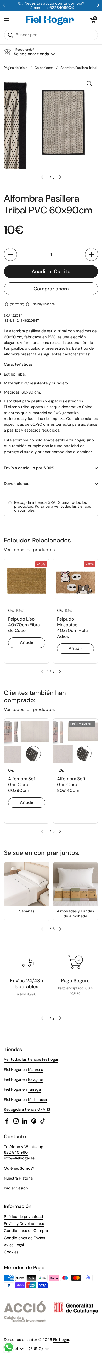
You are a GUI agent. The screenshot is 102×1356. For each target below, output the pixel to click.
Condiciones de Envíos (24, 1238)
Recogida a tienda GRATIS (27, 1109)
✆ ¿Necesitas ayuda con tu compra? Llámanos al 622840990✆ (51, 5)
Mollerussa (37, 1099)
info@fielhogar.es (19, 1158)
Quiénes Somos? (19, 1168)
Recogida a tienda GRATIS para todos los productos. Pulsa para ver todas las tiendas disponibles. (52, 506)
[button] (93, 20)
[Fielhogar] (50, 20)
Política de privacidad (23, 1216)
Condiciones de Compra (26, 1230)
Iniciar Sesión (16, 1188)
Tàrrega (34, 1089)
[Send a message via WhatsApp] (9, 1347)
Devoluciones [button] (16, 483)
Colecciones (44, 67)
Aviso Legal (14, 1245)
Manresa (35, 1069)
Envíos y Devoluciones (24, 1223)
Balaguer (35, 1079)
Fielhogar (61, 1339)
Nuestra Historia (18, 1178)
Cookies (11, 1252)
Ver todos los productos (29, 550)
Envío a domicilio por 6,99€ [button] (29, 467)
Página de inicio (15, 67)
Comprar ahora (51, 288)
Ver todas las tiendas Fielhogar (31, 1059)
